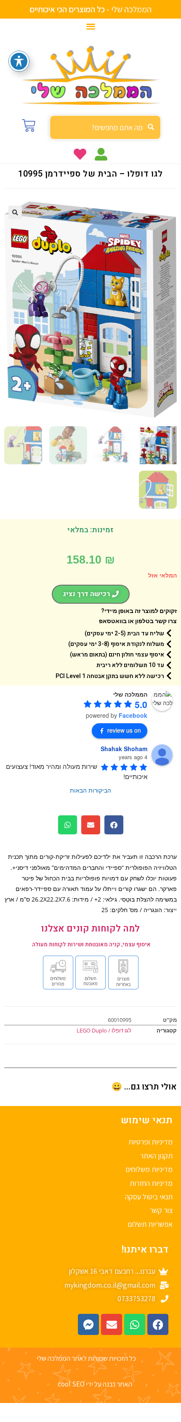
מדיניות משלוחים (149, 1169)
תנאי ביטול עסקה (149, 1196)
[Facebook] (157, 1324)
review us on (124, 730)
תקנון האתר (156, 1155)
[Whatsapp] (134, 1324)
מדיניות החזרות (151, 1183)
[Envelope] (111, 1324)
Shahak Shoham (124, 748)
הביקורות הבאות (90, 790)
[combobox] (105, 127)
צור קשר (161, 1210)
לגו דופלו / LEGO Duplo (104, 1030)
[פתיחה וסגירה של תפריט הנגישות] (19, 61)
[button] (90, 26)
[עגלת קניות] (28, 125)
